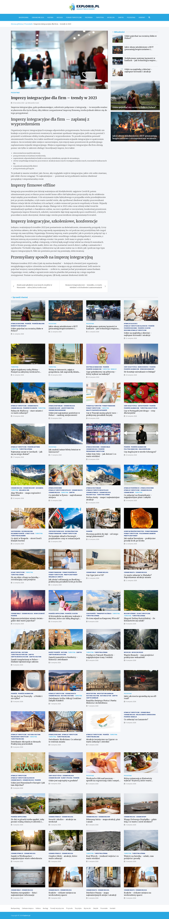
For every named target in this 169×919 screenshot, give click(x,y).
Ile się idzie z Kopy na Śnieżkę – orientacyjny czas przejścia (25, 578)
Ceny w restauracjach (56, 531)
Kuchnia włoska (27, 531)
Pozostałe (131, 17)
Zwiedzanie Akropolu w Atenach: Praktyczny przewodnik (26, 743)
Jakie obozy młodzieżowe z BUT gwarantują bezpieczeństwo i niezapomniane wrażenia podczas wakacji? (140, 50)
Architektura (16, 652)
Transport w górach (104, 613)
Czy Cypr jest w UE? (95, 575)
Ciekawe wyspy (129, 492)
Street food (29, 533)
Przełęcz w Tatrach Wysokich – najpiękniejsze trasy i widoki (100, 656)
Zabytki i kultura (35, 657)
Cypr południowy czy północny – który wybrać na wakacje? (101, 373)
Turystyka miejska (17, 739)
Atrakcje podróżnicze (132, 488)
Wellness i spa (24, 490)
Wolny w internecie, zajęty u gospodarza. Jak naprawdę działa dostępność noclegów (64, 372)
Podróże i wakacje (130, 717)
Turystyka (100, 17)
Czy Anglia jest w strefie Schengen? (140, 452)
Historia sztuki (105, 696)
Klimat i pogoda (66, 778)
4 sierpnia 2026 (18, 788)
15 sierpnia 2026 (18, 498)
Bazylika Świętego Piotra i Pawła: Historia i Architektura (101, 702)
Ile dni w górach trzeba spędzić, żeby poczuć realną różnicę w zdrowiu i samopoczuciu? (27, 821)
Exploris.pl (26, 915)
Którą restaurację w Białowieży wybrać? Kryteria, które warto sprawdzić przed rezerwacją (138, 780)
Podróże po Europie (30, 408)
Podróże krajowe (38, 323)
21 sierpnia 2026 (18, 334)
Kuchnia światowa (71, 531)
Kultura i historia (67, 696)
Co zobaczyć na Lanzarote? (136, 719)
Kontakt (142, 17)
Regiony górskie (130, 613)
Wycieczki (111, 17)
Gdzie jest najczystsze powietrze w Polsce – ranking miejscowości (64, 414)
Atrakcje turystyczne (19, 406)
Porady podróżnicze (69, 572)
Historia (25, 652)
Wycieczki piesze (137, 652)
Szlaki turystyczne (18, 572)
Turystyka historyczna (19, 654)
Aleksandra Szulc (33, 103)
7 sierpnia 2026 (55, 704)
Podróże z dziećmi (144, 328)
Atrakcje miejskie (55, 734)
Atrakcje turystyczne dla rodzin (135, 326)
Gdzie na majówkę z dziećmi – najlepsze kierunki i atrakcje (138, 70)
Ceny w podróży (143, 406)
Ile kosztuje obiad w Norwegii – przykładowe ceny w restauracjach (64, 537)
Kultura (50, 17)
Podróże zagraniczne (94, 369)
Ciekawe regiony (54, 408)
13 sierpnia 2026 (18, 544)
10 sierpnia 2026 (18, 624)
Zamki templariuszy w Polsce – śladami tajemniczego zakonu (25, 660)
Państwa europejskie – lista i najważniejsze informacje (24, 894)
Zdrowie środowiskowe (57, 410)
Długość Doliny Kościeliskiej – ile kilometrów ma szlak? (139, 619)
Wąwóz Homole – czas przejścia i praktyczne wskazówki (139, 656)
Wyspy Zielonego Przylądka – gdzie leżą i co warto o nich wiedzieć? (140, 820)
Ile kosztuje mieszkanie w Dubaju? (139, 372)
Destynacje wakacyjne (94, 367)
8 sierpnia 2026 (18, 665)
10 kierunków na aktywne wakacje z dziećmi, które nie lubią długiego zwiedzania (65, 618)
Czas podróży (91, 613)
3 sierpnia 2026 (93, 784)
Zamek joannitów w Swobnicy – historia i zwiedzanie (63, 658)
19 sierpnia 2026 (18, 416)
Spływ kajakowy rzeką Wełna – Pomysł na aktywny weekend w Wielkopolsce (25, 372)
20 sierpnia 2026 (56, 375)
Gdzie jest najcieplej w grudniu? (63, 781)
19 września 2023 (18, 103)
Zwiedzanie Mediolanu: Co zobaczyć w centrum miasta (65, 740)
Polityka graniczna (131, 449)
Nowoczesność (39, 613)
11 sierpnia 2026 (56, 585)
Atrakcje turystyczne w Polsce (60, 490)
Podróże (28, 323)
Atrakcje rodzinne (17, 323)
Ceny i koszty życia (130, 367)
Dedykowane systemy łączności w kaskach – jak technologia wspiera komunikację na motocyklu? (141, 60)
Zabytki (121, 17)
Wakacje (114, 369)
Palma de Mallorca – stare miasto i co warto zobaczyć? (27, 412)
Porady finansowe (108, 406)
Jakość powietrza (67, 408)
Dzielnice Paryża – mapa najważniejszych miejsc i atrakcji (101, 894)
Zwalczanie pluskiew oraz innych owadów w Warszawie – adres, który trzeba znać (34, 286)
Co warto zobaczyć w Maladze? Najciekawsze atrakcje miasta (138, 576)
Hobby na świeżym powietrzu (134, 531)
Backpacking (23, 17)
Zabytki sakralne (92, 698)
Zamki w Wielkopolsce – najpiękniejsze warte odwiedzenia (26, 857)
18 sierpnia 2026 (93, 418)
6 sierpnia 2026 (131, 701)
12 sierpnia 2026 (131, 544)
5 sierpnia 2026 (93, 745)
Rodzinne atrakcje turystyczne (135, 330)
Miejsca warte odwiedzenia (146, 714)
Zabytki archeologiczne (19, 657)
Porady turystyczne (74, 17)
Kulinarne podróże (17, 533)
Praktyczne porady (130, 536)
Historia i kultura (92, 696)
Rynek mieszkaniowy (147, 369)
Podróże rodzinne (130, 328)
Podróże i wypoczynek (56, 613)
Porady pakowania (151, 531)
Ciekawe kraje (105, 447)
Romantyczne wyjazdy (18, 326)
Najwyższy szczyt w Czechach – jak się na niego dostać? (26, 453)
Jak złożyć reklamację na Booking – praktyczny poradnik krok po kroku (65, 580)
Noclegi (60, 17)
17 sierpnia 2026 (18, 457)
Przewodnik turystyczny (20, 737)
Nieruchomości (143, 367)
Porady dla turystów (93, 406)
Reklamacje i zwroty (56, 577)
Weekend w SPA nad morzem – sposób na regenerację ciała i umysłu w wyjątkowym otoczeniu (103, 780)
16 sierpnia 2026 (93, 459)
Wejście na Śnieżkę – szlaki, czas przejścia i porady (139, 857)
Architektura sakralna (105, 693)
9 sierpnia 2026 (93, 621)
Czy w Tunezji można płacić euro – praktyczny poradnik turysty (102, 414)
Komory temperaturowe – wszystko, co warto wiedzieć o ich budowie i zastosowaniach (83, 286)
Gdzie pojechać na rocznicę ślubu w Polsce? (134, 107)
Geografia (39, 488)
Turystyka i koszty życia (148, 408)
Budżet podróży (54, 652)
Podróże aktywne (33, 447)
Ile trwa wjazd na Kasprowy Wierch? (102, 618)
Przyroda (89, 17)
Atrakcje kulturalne (93, 488)
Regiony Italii (91, 494)
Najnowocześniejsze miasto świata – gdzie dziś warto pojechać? (27, 619)
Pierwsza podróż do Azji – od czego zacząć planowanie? (102, 535)
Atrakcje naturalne (56, 406)
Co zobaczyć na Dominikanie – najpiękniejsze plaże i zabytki (138, 496)
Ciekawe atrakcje (92, 492)
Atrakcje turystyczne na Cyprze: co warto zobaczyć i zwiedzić (101, 740)
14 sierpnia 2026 (93, 503)
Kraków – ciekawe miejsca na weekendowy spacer (62, 894)
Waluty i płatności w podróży (96, 410)
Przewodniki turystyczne (95, 451)
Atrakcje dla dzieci (130, 323)
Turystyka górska (25, 449)
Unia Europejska (144, 449)
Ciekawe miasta (32, 406)
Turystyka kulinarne (18, 536)
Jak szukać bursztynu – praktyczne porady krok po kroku (140, 539)
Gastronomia (16, 531)
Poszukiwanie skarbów (147, 533)
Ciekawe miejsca (38, 17)
